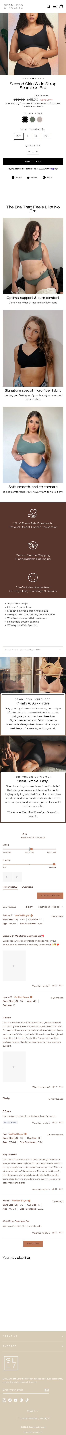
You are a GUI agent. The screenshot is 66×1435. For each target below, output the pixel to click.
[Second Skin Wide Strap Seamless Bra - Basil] (8, 1316)
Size (31, 129)
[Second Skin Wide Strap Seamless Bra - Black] (4, 1316)
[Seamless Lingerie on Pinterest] (21, 1400)
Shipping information (22, 650)
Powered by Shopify (33, 1432)
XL (36, 136)
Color (33, 113)
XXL (46, 136)
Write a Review (53, 896)
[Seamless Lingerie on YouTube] (15, 1400)
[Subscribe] (47, 1390)
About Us (10, 1336)
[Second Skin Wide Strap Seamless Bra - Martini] (11, 1316)
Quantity (33, 146)
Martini (40, 119)
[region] (12, 877)
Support (10, 1346)
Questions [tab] (27, 887)
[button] (7, 877)
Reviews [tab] (10, 887)
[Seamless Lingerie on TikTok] (27, 1400)
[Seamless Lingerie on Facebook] (10, 1400)
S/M (18, 136)
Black (25, 119)
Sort (30, 907)
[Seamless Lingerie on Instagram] (4, 1400)
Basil (32, 119)
